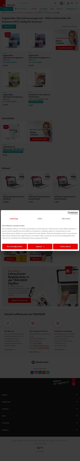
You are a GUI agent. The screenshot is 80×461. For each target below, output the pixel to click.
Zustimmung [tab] (14, 219)
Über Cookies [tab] (66, 219)
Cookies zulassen (65, 246)
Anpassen (39, 246)
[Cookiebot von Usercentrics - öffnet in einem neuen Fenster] (69, 213)
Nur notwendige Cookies (14, 246)
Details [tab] (40, 219)
